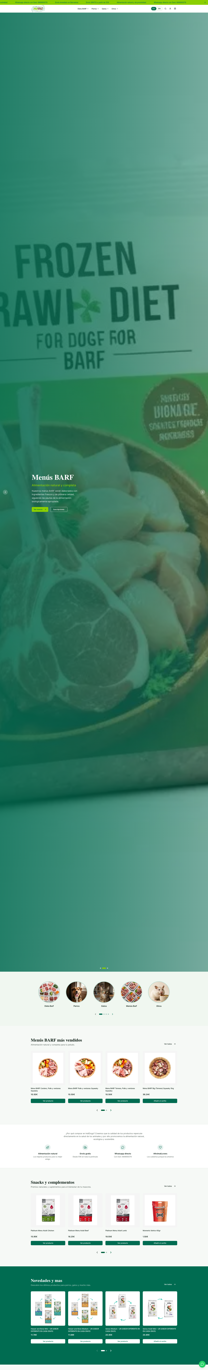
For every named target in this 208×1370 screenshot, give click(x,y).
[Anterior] (95, 1014)
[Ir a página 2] (106, 1110)
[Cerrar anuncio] (205, 2)
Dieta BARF (82, 9)
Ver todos (168, 1044)
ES (154, 8)
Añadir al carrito (160, 1101)
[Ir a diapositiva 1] (102, 968)
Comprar (37, 509)
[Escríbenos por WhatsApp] (202, 1364)
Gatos (104, 9)
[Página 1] (100, 1014)
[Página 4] (108, 1014)
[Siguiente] (112, 1014)
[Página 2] (104, 1014)
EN (159, 8)
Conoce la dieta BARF (60, 509)
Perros (94, 9)
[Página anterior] (97, 1110)
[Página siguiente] (110, 1110)
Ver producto (48, 1101)
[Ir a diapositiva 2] (105, 968)
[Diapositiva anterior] (5, 492)
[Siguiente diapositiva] (202, 492)
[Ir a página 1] (103, 1110)
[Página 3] (106, 1014)
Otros (114, 9)
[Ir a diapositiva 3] (107, 968)
